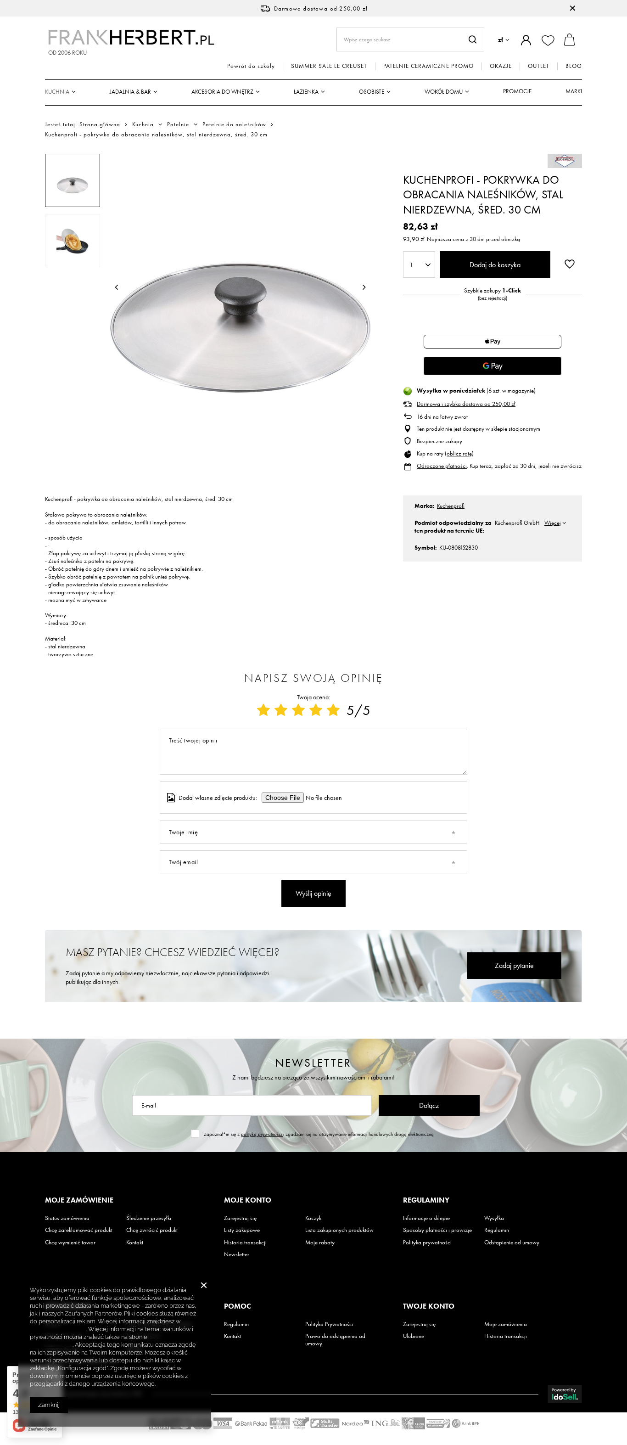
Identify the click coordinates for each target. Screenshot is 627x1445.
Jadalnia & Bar (130, 92)
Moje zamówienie (79, 1200)
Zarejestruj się (240, 1218)
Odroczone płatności (442, 466)
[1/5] (263, 710)
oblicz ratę (459, 453)
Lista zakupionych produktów (339, 1230)
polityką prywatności (262, 1134)
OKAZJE (501, 66)
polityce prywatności (58, 1329)
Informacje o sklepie (426, 1218)
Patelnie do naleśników (234, 124)
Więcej (552, 523)
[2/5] (280, 710)
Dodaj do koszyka (495, 265)
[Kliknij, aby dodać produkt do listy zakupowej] (569, 263)
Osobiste (371, 92)
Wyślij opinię (313, 893)
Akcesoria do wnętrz (222, 92)
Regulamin (496, 1230)
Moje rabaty (320, 1242)
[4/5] (315, 710)
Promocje (517, 91)
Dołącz (429, 1105)
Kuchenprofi (451, 506)
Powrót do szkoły (251, 66)
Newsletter (313, 1062)
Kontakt (134, 1242)
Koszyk (313, 1218)
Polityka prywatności (427, 1242)
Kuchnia (57, 92)
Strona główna (99, 124)
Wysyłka (494, 1218)
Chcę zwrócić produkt (152, 1230)
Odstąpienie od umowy (511, 1242)
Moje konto (247, 1200)
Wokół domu (444, 92)
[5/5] (333, 710)
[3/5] (298, 710)
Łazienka (306, 92)
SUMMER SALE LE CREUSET (329, 66)
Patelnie (178, 124)
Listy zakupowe (242, 1230)
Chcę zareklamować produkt (78, 1230)
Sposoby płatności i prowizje (437, 1230)
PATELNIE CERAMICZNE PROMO (428, 66)
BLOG (573, 66)
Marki (573, 91)
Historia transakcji (245, 1242)
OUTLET (538, 66)
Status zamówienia (67, 1218)
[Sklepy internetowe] (565, 1394)
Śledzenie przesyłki (148, 1218)
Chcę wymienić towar (70, 1242)
